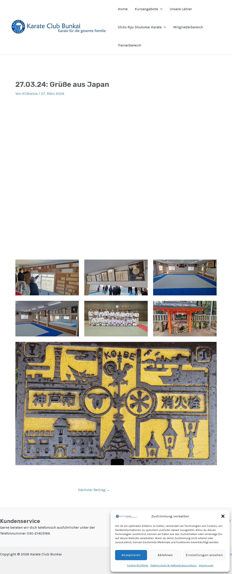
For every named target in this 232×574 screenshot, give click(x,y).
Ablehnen (165, 555)
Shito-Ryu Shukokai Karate (140, 27)
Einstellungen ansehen (204, 555)
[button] (223, 516)
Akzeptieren (130, 555)
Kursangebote (146, 9)
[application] (160, 9)
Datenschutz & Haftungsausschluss (173, 565)
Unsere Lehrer (181, 9)
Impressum (206, 565)
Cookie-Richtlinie (137, 565)
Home (123, 9)
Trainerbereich (129, 45)
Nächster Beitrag (94, 490)
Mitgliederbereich (188, 27)
